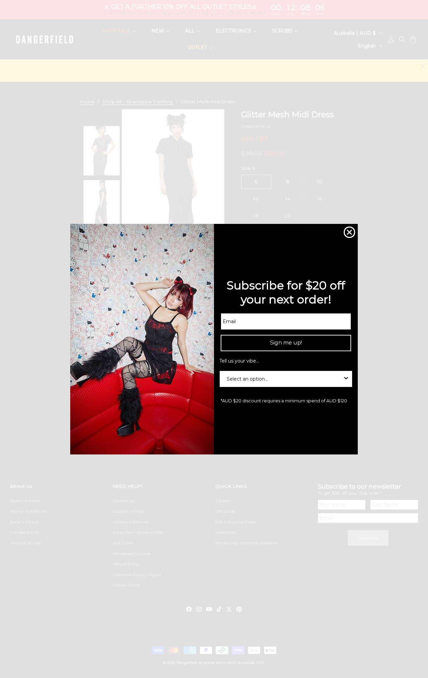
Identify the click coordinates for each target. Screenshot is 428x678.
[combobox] (284, 379)
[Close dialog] (349, 232)
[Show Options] (346, 379)
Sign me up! (286, 343)
